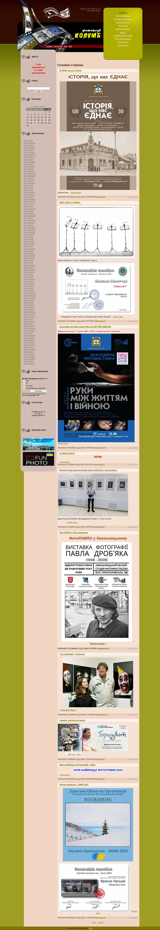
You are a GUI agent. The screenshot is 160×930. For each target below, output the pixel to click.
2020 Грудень (29, 272)
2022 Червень (29, 307)
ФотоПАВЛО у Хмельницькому (73, 533)
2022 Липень (29, 310)
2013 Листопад (29, 173)
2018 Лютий (28, 239)
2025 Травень (29, 354)
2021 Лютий (28, 277)
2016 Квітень (29, 211)
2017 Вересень (30, 227)
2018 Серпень (29, 241)
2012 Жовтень (29, 157)
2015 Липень (29, 197)
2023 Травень (29, 326)
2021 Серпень (29, 291)
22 (46, 120)
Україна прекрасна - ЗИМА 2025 (73, 785)
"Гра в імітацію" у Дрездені (72, 654)
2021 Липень (29, 288)
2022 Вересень (30, 312)
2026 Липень (29, 361)
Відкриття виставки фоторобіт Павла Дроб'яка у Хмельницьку (88, 470)
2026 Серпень (29, 363)
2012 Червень (29, 148)
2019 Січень (28, 246)
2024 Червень (29, 340)
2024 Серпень (29, 342)
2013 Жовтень (29, 171)
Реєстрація (58, 46)
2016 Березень (29, 209)
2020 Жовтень (29, 270)
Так (27, 381)
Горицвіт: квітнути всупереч (72, 720)
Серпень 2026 (38, 107)
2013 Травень (29, 166)
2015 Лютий (28, 188)
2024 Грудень (29, 347)
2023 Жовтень (29, 331)
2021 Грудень (29, 300)
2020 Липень (29, 267)
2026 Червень (29, 359)
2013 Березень (29, 162)
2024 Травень (29, 338)
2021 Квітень (29, 281)
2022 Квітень (29, 302)
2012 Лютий (28, 141)
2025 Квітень (29, 352)
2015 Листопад (29, 202)
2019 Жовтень (29, 256)
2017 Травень (29, 223)
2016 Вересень (30, 216)
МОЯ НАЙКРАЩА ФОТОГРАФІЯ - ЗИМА (77, 765)
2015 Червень (29, 195)
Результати (26, 393)
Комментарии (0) (100, 197)
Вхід (65, 46)
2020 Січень (28, 260)
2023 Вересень (30, 328)
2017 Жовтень (29, 230)
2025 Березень (29, 349)
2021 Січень (28, 274)
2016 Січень (28, 206)
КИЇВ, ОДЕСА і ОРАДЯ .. (70, 202)
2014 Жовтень (29, 183)
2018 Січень (28, 237)
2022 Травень (29, 305)
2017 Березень (29, 220)
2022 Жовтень (29, 314)
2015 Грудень (29, 204)
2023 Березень (29, 321)
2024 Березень (29, 335)
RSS (70, 46)
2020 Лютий (28, 263)
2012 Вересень (30, 155)
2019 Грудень (29, 258)
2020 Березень (29, 265)
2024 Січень (28, 333)
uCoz (91, 928)
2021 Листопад (29, 298)
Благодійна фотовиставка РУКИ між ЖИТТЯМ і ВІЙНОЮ (85, 327)
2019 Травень (29, 253)
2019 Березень (29, 249)
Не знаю (29, 386)
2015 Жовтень (29, 199)
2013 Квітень (29, 164)
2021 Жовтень (29, 295)
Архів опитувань (38, 393)
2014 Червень (29, 180)
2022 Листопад (29, 317)
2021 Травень (29, 284)
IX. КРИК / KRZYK (67, 453)
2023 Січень (28, 319)
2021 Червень (29, 286)
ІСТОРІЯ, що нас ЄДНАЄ (70, 70)
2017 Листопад (29, 232)
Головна (49, 46)
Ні (27, 383)
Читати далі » (76, 193)
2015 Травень (29, 192)
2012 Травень (29, 145)
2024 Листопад (29, 345)
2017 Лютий (28, 218)
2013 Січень (28, 159)
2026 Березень (29, 356)
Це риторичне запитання (35, 388)
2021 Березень (29, 279)
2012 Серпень (29, 152)
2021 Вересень (30, 293)
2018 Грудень (29, 244)
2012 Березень (29, 143)
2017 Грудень (29, 234)
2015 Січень (28, 185)
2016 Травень (29, 213)
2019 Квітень (29, 251)
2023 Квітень (29, 324)
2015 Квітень (29, 190)
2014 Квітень (29, 178)
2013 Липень (29, 169)
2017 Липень (29, 225)
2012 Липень (29, 150)
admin (79, 197)
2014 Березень (29, 176)
